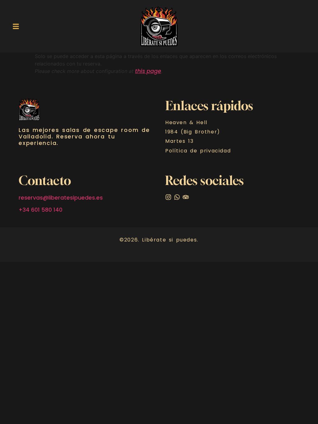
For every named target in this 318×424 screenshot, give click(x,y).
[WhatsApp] (177, 197)
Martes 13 (179, 141)
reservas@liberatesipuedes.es (61, 197)
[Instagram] (168, 197)
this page (148, 71)
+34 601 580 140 (40, 210)
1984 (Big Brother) (192, 132)
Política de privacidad (198, 150)
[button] (15, 26)
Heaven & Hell (186, 122)
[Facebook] (186, 197)
